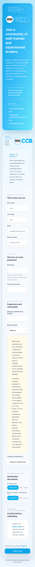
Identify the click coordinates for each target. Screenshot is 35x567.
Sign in (24, 546)
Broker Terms (17, 526)
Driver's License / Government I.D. (17, 493)
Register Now (17, 551)
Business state (12, 325)
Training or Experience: (15, 456)
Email (9, 226)
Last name (10, 214)
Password (10, 265)
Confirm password (13, 284)
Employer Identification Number (15, 312)
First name (10, 203)
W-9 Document (12, 483)
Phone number (12, 237)
